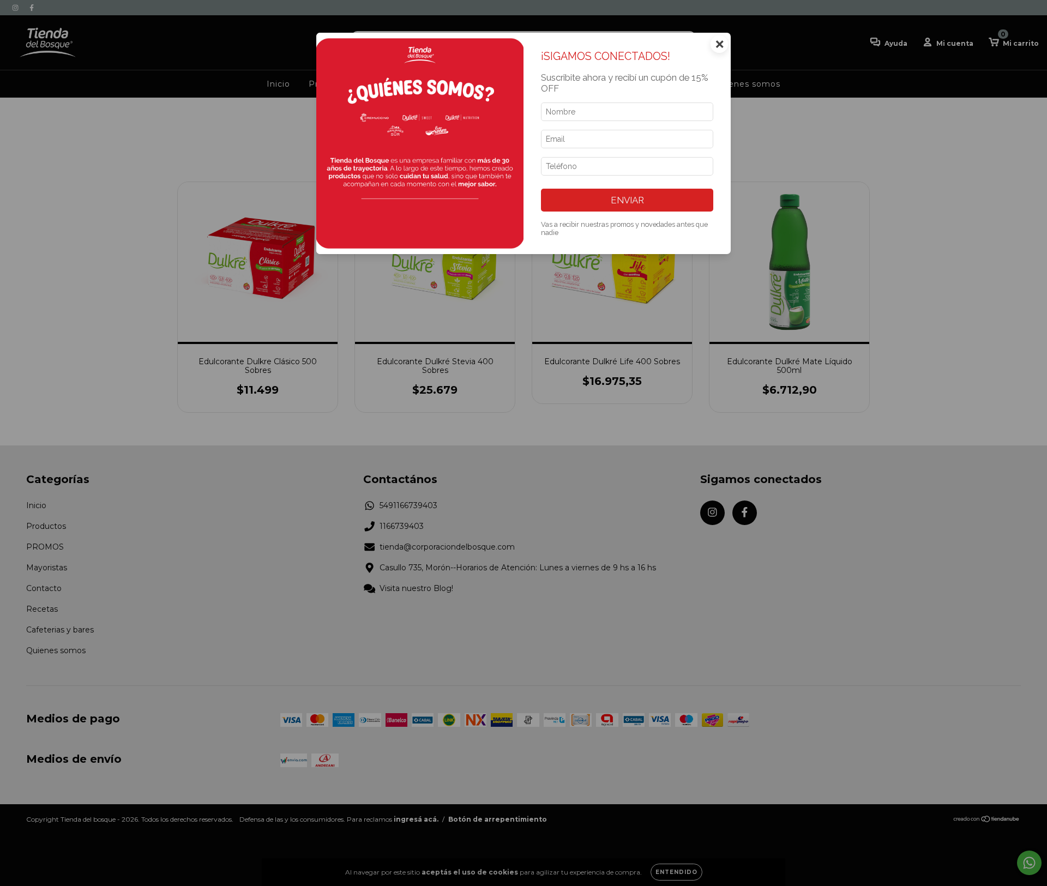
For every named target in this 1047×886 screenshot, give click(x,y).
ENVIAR (627, 200)
